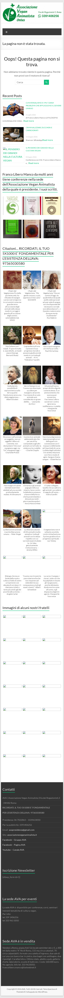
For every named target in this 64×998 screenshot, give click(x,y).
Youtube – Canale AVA (13, 849)
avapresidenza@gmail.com (21, 829)
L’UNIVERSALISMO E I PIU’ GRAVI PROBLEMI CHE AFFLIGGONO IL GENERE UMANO (43, 106)
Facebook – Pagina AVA (13, 844)
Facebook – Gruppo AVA (14, 839)
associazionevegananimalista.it (22, 834)
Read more (28, 120)
